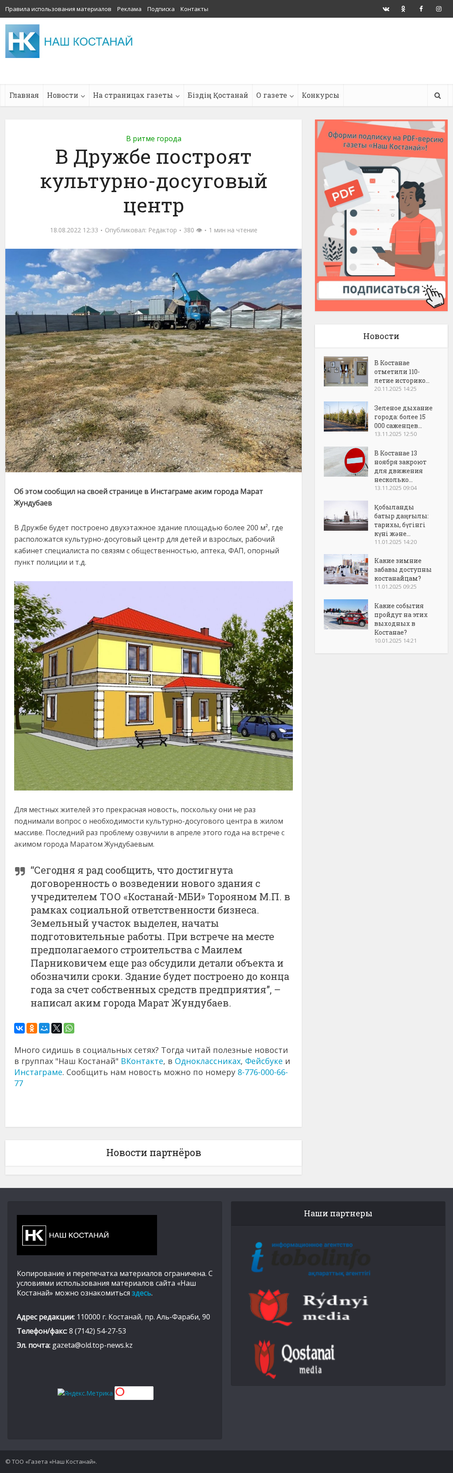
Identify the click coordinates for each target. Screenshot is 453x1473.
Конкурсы (320, 95)
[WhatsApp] (69, 1028)
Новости (62, 95)
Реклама (129, 9)
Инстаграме (38, 1072)
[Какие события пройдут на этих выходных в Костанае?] (349, 614)
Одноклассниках (208, 1061)
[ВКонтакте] (19, 1028)
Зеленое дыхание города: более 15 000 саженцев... (403, 417)
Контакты (194, 9)
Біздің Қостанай (218, 95)
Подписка (161, 9)
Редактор (162, 230)
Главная (24, 95)
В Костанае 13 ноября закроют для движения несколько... (400, 466)
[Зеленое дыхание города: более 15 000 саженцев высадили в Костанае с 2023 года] (349, 416)
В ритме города (153, 138)
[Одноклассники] (32, 1028)
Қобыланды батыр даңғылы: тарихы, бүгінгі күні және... (401, 520)
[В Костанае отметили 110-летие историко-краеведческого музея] (349, 371)
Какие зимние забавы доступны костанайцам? (403, 569)
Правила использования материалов (58, 9)
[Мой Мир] (44, 1028)
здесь (141, 1293)
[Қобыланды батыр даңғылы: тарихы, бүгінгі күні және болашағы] (349, 516)
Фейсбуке (264, 1061)
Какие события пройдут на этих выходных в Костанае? (401, 619)
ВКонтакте (142, 1061)
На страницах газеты (133, 95)
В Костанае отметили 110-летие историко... (402, 372)
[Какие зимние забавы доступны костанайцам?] (349, 569)
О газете (271, 95)
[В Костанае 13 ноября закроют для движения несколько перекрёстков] (349, 462)
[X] (56, 1028)
